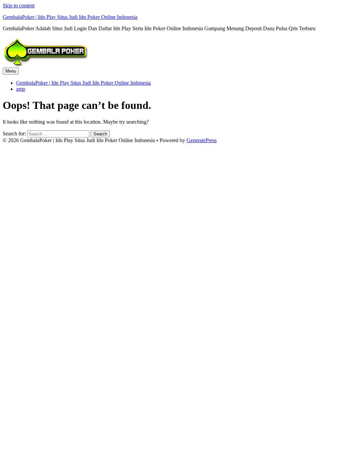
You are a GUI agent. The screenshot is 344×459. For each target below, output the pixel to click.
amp (20, 89)
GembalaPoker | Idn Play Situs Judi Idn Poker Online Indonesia (70, 17)
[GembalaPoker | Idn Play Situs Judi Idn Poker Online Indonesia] (45, 64)
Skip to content (19, 5)
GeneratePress (201, 140)
